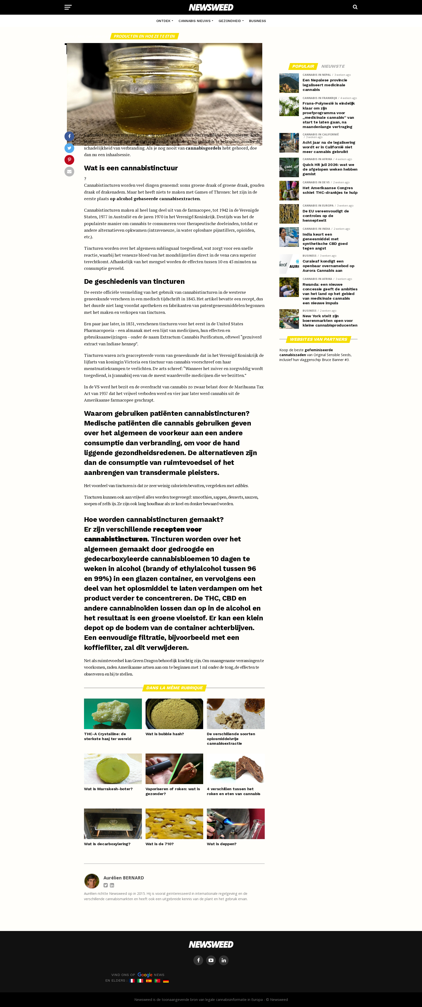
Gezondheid (230, 21)
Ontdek (163, 21)
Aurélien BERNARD (124, 878)
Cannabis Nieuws (195, 21)
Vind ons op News (137, 974)
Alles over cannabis (92, 36)
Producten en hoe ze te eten (144, 36)
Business (257, 21)
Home (69, 36)
